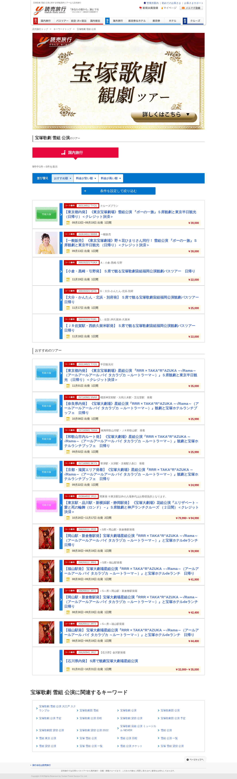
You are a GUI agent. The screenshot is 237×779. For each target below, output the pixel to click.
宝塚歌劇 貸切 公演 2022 (94, 730)
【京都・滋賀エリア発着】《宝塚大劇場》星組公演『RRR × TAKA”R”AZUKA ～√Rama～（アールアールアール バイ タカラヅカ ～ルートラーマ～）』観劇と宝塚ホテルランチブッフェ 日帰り (131, 474)
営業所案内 (153, 3)
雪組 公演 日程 (128, 738)
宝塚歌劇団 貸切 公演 (51, 730)
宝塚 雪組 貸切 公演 (172, 745)
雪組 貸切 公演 (47, 745)
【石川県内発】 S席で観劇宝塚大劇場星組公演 (101, 661)
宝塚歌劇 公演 (128, 710)
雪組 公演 (166, 730)
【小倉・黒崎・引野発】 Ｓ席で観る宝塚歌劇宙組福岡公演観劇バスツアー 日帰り (129, 271)
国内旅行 (75, 152)
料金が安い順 (84, 178)
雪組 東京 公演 (47, 738)
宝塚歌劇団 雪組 (89, 710)
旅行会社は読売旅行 (41, 765)
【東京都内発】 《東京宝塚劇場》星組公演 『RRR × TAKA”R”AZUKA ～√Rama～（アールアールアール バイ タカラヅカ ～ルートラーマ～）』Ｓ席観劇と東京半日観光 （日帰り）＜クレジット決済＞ (130, 375)
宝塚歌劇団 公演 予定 (173, 718)
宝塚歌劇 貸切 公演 (131, 718)
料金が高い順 (109, 178)
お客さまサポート (193, 3)
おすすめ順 (61, 178)
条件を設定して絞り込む (118, 191)
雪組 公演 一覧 (169, 738)
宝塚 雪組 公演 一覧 (91, 745)
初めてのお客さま (171, 3)
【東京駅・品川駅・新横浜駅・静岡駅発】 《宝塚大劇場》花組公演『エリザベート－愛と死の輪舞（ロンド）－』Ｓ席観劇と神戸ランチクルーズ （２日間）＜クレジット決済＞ (131, 507)
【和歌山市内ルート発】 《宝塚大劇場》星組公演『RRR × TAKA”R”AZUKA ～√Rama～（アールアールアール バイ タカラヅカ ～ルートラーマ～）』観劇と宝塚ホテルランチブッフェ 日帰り (131, 441)
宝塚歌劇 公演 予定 (50, 718)
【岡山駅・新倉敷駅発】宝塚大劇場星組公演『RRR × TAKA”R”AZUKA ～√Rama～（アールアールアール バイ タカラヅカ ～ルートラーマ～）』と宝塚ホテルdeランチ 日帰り (132, 540)
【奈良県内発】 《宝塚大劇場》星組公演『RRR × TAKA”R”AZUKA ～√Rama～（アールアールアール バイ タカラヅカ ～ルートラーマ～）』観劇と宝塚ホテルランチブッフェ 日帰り (131, 408)
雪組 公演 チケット (131, 745)
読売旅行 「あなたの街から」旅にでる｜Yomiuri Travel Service (66, 11)
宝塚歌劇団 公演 (170, 710)
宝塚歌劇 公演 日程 (91, 718)
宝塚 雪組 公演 (88, 738)
